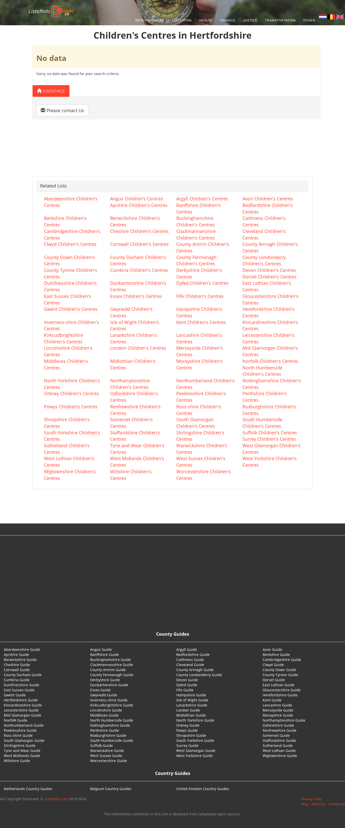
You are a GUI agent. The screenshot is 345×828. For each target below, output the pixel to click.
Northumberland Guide (24, 725)
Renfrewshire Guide (280, 730)
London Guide (188, 710)
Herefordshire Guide (280, 695)
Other (309, 20)
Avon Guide (272, 649)
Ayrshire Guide (16, 654)
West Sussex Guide (106, 755)
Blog (305, 804)
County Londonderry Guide (199, 674)
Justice (250, 20)
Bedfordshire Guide (193, 654)
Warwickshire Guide (107, 750)
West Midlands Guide (22, 755)
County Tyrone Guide (280, 674)
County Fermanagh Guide (111, 674)
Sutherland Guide (278, 745)
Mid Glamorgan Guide (22, 715)
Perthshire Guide (104, 730)
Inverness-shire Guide (109, 700)
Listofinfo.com (56, 798)
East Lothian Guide (278, 684)
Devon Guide (187, 679)
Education (182, 20)
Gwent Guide (15, 695)
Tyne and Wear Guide (22, 750)
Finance (227, 20)
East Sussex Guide (19, 690)
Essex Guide (100, 690)
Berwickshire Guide (20, 659)
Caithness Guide (190, 659)
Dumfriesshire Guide (21, 684)
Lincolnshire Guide (106, 710)
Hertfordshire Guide (21, 700)
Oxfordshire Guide (278, 725)
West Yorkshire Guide (194, 755)
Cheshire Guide (17, 664)
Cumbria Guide (17, 679)
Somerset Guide (276, 735)
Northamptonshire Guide (284, 720)
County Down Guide (279, 669)
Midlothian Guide (191, 715)
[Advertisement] (172, 575)
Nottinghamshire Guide (110, 725)
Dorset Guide (274, 679)
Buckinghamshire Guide (110, 659)
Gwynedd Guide (103, 695)
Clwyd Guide (273, 664)
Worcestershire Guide (108, 760)
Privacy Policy (312, 799)
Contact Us (337, 804)
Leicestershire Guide (21, 710)
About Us (318, 804)
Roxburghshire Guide (108, 735)
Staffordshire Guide (279, 740)
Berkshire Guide (276, 654)
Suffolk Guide (101, 745)
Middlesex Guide (104, 715)
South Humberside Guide (111, 740)
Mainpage (53, 91)
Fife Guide (184, 690)
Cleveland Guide (190, 664)
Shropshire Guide (191, 735)
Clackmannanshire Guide (111, 664)
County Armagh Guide (195, 669)
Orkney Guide (188, 725)
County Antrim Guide (108, 669)
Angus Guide (101, 649)
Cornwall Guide (17, 669)
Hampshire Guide (191, 695)
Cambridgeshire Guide (282, 659)
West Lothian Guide (279, 750)
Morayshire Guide (278, 715)
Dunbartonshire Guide (109, 684)
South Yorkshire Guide (195, 740)
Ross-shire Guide (18, 735)
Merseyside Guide (278, 710)
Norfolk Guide (15, 720)
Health (206, 20)
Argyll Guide (186, 649)
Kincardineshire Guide (23, 705)
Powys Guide (187, 730)
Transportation (280, 20)
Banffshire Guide (104, 654)
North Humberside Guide (111, 720)
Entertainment (149, 20)
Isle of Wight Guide (192, 700)
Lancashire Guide (277, 705)
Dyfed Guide (186, 684)
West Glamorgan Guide (195, 750)
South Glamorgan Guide (24, 740)
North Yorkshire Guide (195, 720)
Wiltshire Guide (17, 760)
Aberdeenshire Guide (22, 649)
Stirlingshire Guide (20, 745)
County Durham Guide (23, 674)
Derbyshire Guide (105, 679)
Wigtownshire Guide (280, 755)
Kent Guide (272, 700)
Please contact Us (64, 110)
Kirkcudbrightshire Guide (111, 705)
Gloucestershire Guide (282, 690)
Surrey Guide (187, 745)
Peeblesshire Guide (20, 730)
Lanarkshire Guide (191, 705)
